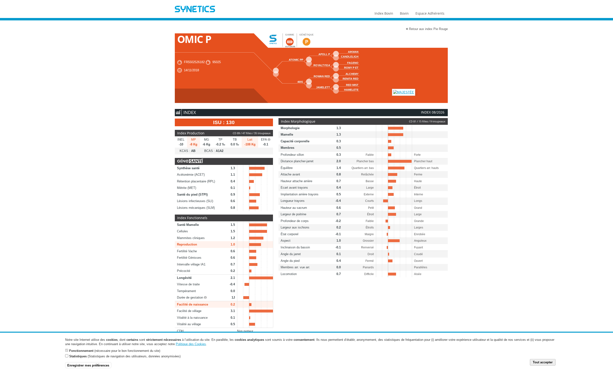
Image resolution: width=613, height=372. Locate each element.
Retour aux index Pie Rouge (427, 28)
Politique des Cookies (191, 344)
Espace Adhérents (429, 13)
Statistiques (78, 356)
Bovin (404, 13)
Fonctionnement (81, 350)
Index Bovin (384, 13)
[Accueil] (195, 9)
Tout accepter (543, 362)
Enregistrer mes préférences (88, 365)
